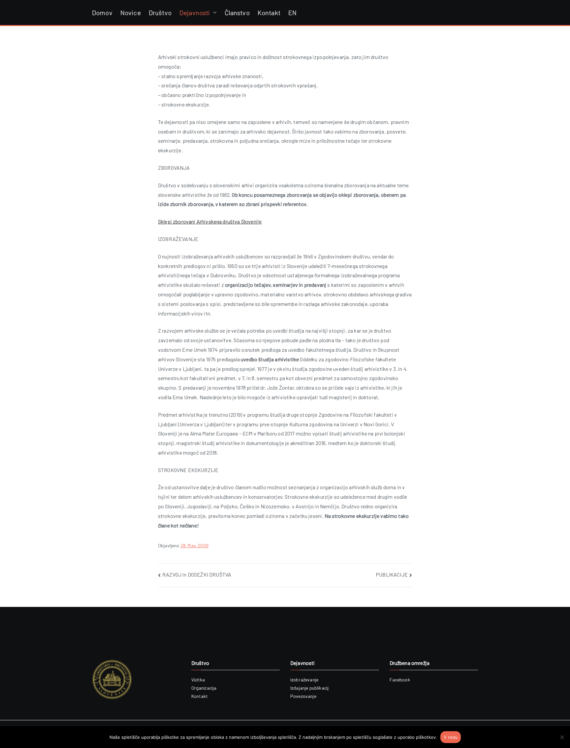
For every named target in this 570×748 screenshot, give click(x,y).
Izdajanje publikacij (309, 688)
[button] (213, 12)
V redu (451, 737)
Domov (102, 12)
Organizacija (204, 688)
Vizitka (198, 679)
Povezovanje (303, 696)
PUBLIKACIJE (392, 574)
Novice (130, 12)
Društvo (160, 12)
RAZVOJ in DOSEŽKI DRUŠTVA (196, 574)
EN (292, 12)
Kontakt (269, 12)
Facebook (400, 679)
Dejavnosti (194, 12)
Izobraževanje (304, 679)
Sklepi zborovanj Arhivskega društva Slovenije (210, 221)
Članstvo (237, 12)
